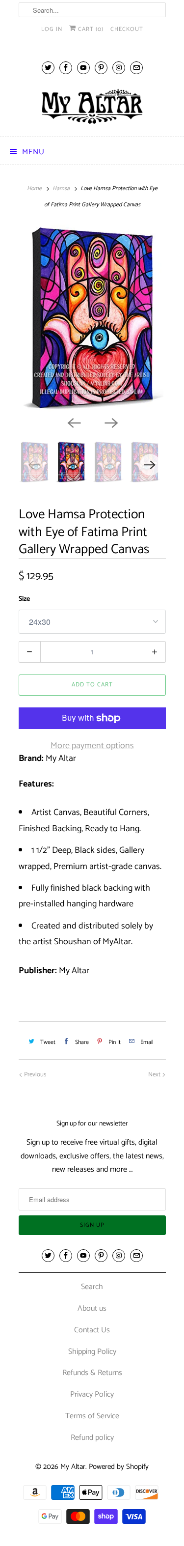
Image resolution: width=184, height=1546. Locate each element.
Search (92, 1286)
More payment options (92, 745)
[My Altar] (92, 106)
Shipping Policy (92, 1351)
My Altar (72, 1467)
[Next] (111, 422)
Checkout (126, 29)
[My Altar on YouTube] (83, 67)
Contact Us (92, 1330)
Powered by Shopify (119, 1467)
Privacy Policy (92, 1394)
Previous (34, 1074)
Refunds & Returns (92, 1372)
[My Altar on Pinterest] (101, 67)
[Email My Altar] (136, 67)
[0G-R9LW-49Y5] (92, 318)
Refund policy (92, 1437)
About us (92, 1308)
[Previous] (73, 422)
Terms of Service (92, 1416)
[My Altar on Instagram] (118, 67)
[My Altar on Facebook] (65, 67)
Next (155, 1074)
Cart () (90, 29)
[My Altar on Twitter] (48, 67)
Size (24, 599)
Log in (51, 29)
